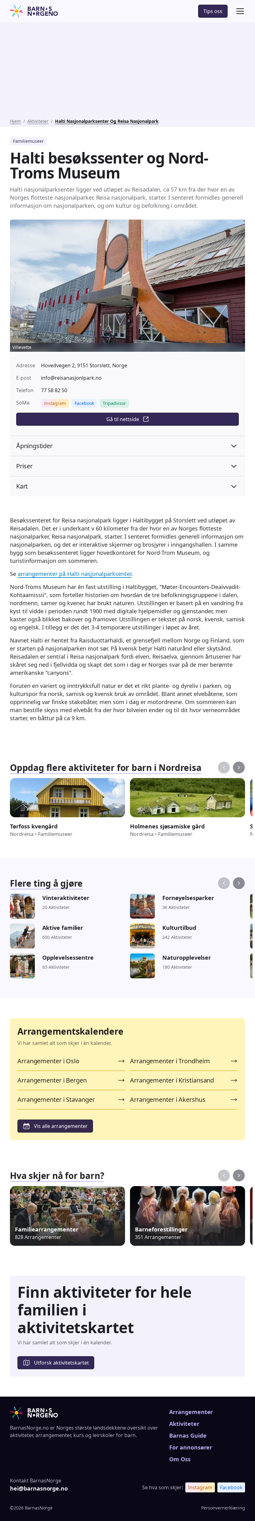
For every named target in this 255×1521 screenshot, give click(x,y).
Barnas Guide (187, 1435)
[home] (34, 11)
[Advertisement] (127, 71)
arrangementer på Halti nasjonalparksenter (74, 573)
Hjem (15, 121)
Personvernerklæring (223, 1508)
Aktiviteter (38, 121)
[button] (239, 11)
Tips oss (212, 11)
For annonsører (190, 1447)
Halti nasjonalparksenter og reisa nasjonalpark (107, 121)
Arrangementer (191, 1412)
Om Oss (180, 1459)
